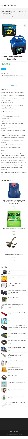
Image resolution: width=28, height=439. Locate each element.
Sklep (11, 431)
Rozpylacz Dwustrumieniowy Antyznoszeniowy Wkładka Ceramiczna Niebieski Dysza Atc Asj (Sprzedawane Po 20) (14, 202)
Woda (17, 431)
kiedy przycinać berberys (9, 75)
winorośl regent (21, 77)
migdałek (16, 75)
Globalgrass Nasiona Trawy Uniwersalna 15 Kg (14, 228)
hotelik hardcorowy (8, 5)
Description (14, 85)
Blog (14, 431)
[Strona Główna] (1, 16)
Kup (4, 69)
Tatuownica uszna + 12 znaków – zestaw (14, 254)
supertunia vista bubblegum (12, 77)
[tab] (14, 85)
